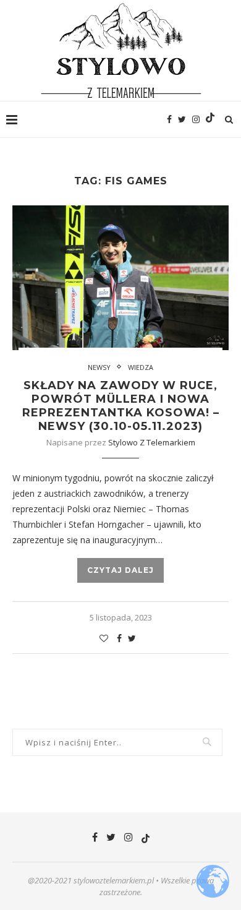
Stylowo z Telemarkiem (151, 442)
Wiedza (140, 367)
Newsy (99, 367)
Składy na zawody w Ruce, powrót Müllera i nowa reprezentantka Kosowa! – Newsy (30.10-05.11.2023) (120, 406)
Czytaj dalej (120, 570)
